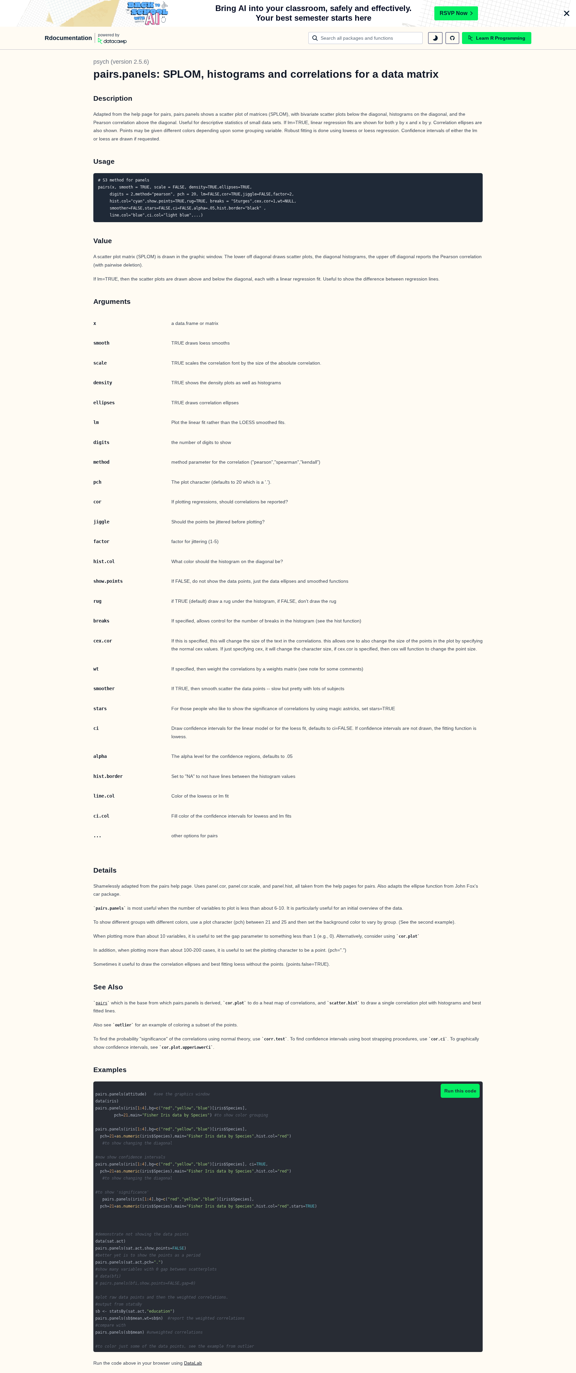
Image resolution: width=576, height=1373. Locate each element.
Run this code (460, 1090)
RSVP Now (453, 13)
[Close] (566, 13)
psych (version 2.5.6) (121, 61)
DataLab (193, 1363)
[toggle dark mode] (435, 38)
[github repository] (452, 38)
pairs (101, 1003)
